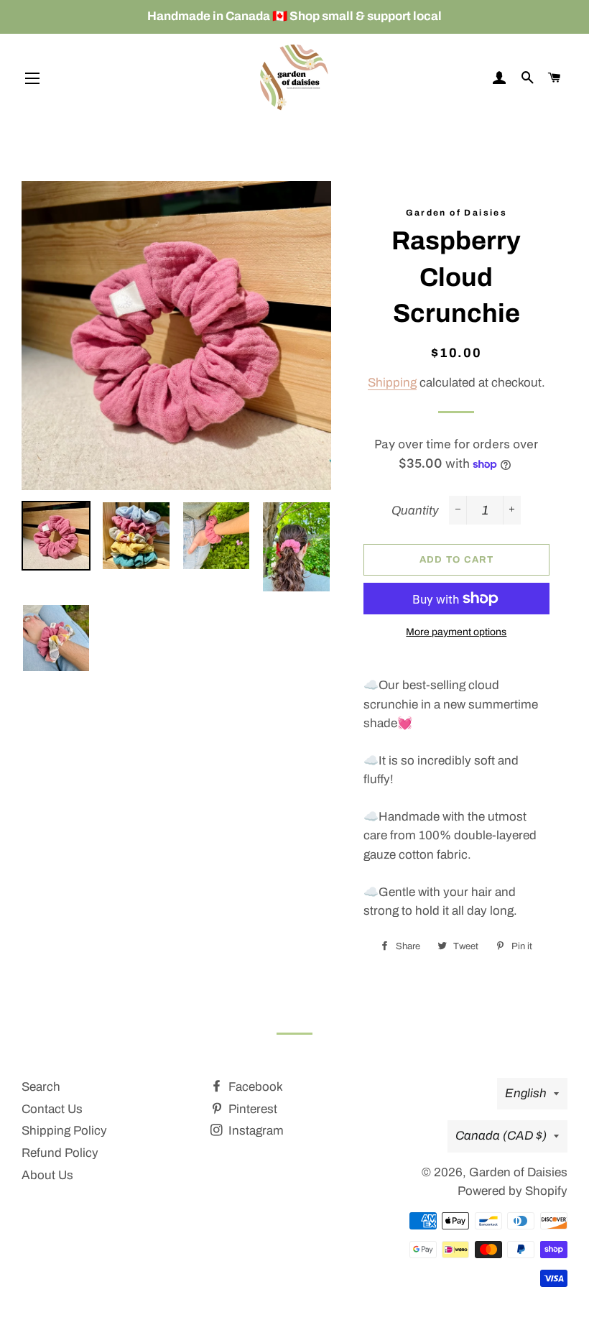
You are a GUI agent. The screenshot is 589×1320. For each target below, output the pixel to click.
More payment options (456, 632)
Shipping (392, 382)
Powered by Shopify (512, 1191)
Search (41, 1087)
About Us (47, 1175)
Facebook (254, 1087)
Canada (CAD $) (501, 1136)
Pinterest (251, 1109)
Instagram (255, 1130)
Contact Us (52, 1109)
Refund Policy (60, 1153)
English (526, 1093)
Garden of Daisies (518, 1172)
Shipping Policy (64, 1130)
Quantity (415, 510)
